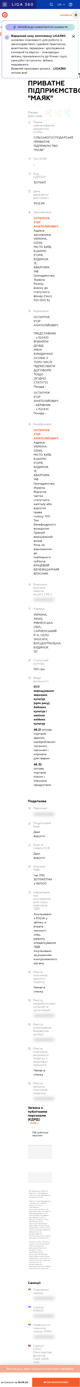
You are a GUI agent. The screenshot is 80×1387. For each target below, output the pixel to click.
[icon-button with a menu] (76, 15)
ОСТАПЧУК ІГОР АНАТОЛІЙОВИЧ (43, 222)
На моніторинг (58, 1382)
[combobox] (34, 1123)
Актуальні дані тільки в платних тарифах (40, 1368)
